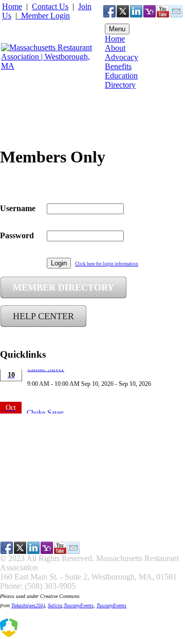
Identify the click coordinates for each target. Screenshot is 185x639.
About (115, 48)
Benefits (118, 66)
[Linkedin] (136, 11)
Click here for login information (106, 263)
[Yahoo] (149, 11)
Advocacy (121, 57)
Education (121, 75)
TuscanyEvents (79, 605)
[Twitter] (123, 11)
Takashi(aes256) (28, 605)
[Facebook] (109, 11)
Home (12, 6)
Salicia (55, 605)
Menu (117, 29)
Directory (120, 84)
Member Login (45, 15)
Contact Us (50, 6)
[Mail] (176, 11)
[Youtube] (163, 11)
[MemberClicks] (51, 634)
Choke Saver (45, 403)
